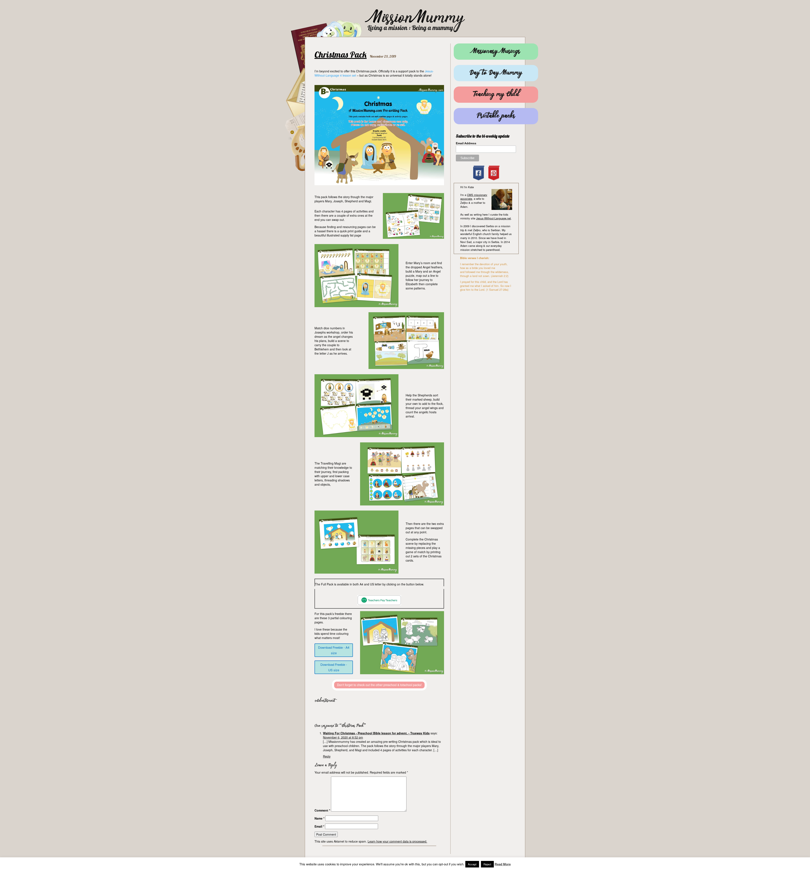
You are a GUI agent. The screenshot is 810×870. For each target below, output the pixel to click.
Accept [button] (472, 864)
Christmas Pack (341, 54)
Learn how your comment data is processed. (397, 841)
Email (319, 826)
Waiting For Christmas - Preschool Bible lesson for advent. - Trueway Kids (376, 733)
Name (319, 818)
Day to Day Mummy (496, 73)
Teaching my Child (496, 94)
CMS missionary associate (473, 197)
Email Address (466, 143)
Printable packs (496, 116)
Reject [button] (487, 864)
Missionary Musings (496, 51)
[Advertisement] (364, 711)
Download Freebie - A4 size (333, 650)
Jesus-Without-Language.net (493, 218)
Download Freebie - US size (333, 667)
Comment (322, 810)
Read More (503, 864)
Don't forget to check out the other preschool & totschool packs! (379, 685)
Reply (327, 756)
